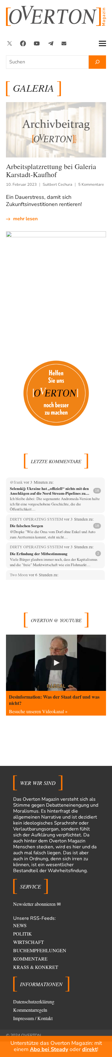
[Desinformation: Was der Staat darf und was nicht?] (56, 663)
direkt (89, 1049)
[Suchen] (97, 62)
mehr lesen (25, 219)
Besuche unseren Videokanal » (38, 711)
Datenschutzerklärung (33, 1001)
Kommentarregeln (30, 1010)
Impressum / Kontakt (33, 1018)
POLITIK (22, 933)
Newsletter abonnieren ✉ (37, 904)
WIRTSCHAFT (28, 942)
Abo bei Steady (49, 1049)
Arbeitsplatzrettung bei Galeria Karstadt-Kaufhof (51, 170)
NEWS (20, 925)
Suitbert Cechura (57, 184)
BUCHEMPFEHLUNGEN (39, 950)
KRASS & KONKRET (35, 967)
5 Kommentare (91, 184)
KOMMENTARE (30, 958)
